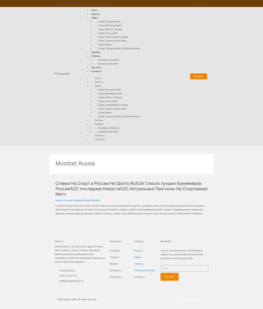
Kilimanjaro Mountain (108, 63)
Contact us (97, 71)
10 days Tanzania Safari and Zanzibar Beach (119, 48)
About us (99, 82)
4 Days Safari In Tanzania (110, 29)
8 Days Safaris (105, 44)
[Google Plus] (206, 3)
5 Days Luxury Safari (108, 33)
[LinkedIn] (201, 3)
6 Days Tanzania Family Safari (112, 40)
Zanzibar (99, 120)
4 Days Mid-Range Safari (110, 25)
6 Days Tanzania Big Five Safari (113, 37)
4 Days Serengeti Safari (109, 21)
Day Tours (100, 135)
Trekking (96, 56)
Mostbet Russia (82, 200)
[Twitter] (196, 3)
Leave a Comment (64, 200)
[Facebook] (191, 3)
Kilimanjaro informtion (108, 60)
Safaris (95, 17)
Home (98, 78)
